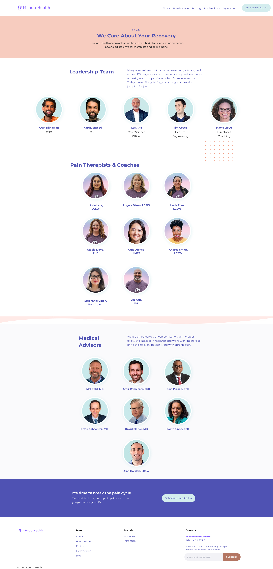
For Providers (83, 551)
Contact (191, 530)
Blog (78, 555)
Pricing (80, 546)
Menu (79, 530)
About (79, 536)
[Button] (137, 119)
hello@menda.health (198, 536)
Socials (128, 530)
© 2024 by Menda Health (29, 567)
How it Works (83, 541)
